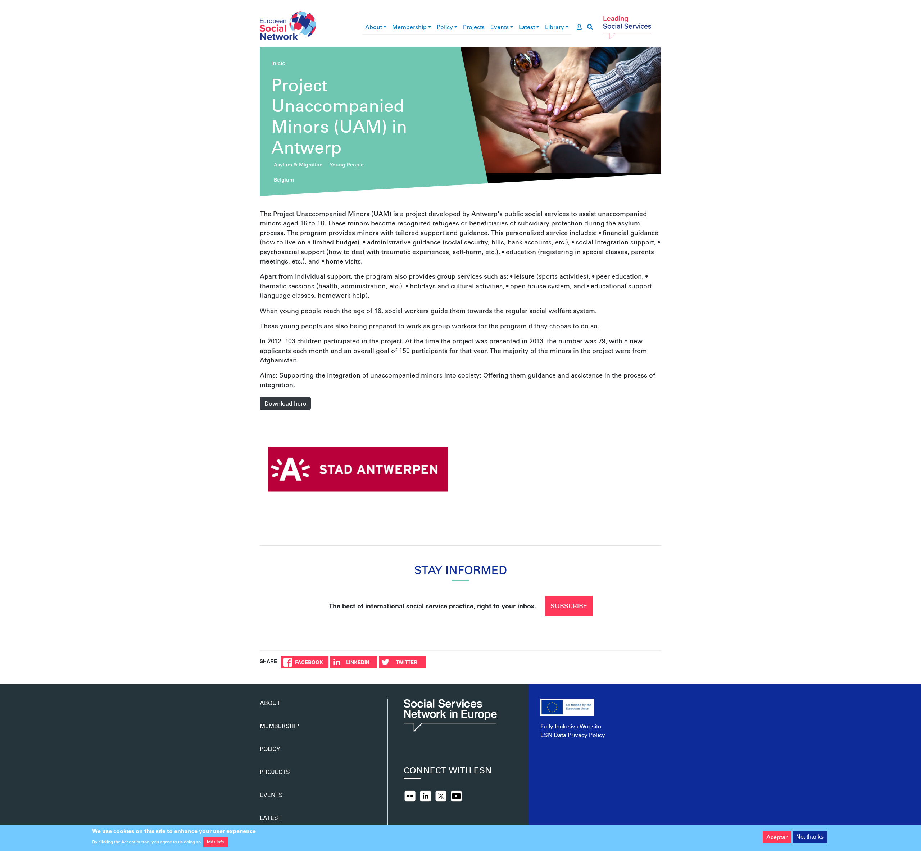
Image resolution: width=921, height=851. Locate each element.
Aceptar (777, 837)
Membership (409, 27)
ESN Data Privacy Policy (572, 734)
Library (554, 27)
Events (499, 27)
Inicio (278, 63)
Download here (285, 403)
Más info (215, 842)
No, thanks (810, 837)
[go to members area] (579, 27)
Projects (474, 27)
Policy (445, 27)
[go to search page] (590, 27)
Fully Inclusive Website (570, 726)
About (373, 27)
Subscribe (568, 605)
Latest (527, 27)
